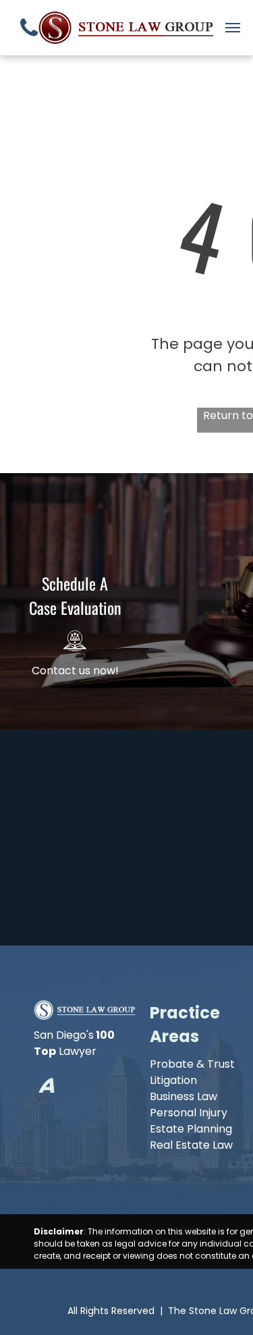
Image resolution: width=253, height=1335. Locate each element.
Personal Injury (188, 1112)
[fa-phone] (29, 40)
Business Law (183, 1096)
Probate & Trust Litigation (192, 1072)
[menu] (232, 27)
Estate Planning (191, 1129)
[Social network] (46, 1087)
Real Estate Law (191, 1145)
